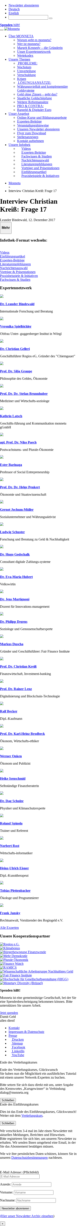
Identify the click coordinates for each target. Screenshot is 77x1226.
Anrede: (5, 1184)
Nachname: (7, 1200)
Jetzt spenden (9, 1013)
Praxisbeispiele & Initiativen (19, 276)
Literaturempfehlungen (15, 264)
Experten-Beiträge (29, 121)
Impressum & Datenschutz (26, 1032)
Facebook (18, 1047)
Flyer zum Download (31, 133)
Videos (4, 252)
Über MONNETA (21, 36)
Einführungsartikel (12, 256)
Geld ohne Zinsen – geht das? (37, 94)
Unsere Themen (19, 59)
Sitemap (17, 1043)
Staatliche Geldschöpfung (34, 98)
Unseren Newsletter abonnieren (38, 129)
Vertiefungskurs (32, 1115)
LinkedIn (17, 1051)
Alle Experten (9, 927)
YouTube (17, 1055)
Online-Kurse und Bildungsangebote (42, 117)
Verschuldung (26, 75)
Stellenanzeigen (27, 137)
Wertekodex (25, 55)
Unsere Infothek (19, 145)
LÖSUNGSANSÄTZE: (34, 82)
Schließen (8, 1100)
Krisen (21, 79)
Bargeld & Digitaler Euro (34, 110)
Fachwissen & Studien (15, 279)
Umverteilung (26, 71)
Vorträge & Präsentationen (18, 272)
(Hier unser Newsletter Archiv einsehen (26, 1216)
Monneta (15, 183)
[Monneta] (12, 29)
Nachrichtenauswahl (14, 268)
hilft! (10, 25)
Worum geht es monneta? (34, 40)
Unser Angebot (19, 114)
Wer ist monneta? (28, 44)
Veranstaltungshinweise (33, 125)
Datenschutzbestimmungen (29, 1157)
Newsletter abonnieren (24, 5)
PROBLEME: (27, 63)
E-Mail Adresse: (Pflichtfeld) (19, 1172)
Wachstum (24, 67)
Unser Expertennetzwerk (34, 51)
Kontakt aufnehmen (30, 141)
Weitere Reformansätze (32, 102)
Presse (13, 1035)
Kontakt (14, 1028)
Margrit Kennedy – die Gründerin (40, 48)
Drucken (17, 1039)
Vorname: (6, 1192)
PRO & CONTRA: (30, 106)
